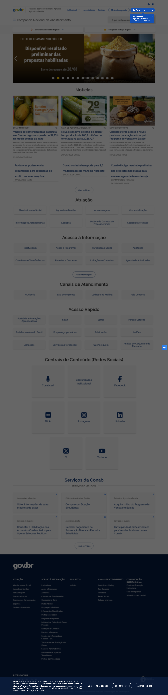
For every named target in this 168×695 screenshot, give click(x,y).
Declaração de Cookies (35, 690)
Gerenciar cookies (99, 685)
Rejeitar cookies (122, 685)
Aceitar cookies (144, 685)
